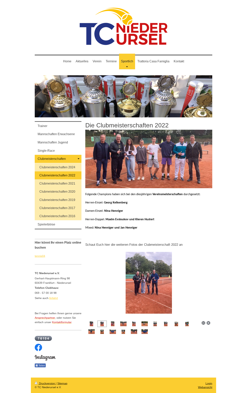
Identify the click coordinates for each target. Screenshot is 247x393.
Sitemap (62, 383)
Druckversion (47, 383)
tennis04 (40, 255)
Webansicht (205, 387)
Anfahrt (53, 298)
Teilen (41, 365)
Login (209, 383)
